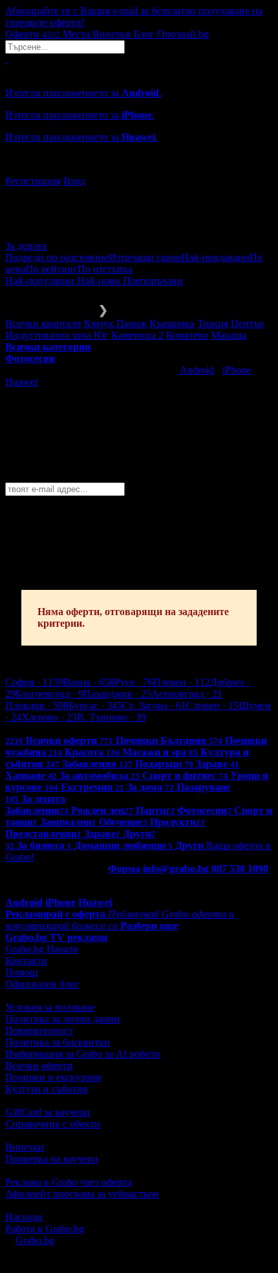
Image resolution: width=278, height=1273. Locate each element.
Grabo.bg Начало (41, 948)
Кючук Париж (115, 323)
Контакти (26, 960)
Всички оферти (39, 1065)
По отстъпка (105, 269)
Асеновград (186, 693)
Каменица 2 (137, 335)
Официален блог (42, 983)
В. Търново (111, 717)
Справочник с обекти (52, 1123)
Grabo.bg (35, 1240)
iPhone (236, 370)
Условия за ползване (50, 1007)
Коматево (187, 335)
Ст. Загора (154, 705)
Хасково (49, 717)
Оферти (32, 33)
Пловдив (37, 705)
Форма (124, 868)
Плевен (181, 682)
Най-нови (100, 280)
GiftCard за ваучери (47, 1112)
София (34, 682)
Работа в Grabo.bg (44, 1228)
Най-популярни (41, 280)
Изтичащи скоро (145, 257)
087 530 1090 (239, 868)
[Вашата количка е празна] (6, 59)
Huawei (21, 381)
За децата (26, 245)
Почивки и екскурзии (53, 1077)
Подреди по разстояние (57, 257)
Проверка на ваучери (51, 1158)
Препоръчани (153, 280)
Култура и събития (46, 1088)
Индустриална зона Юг (57, 335)
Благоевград (49, 693)
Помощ (21, 972)
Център (247, 323)
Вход (74, 180)
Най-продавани (215, 257)
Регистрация (33, 180)
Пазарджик (117, 693)
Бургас (95, 705)
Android (197, 370)
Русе (133, 682)
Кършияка (172, 323)
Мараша (228, 335)
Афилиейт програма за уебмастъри (82, 1193)
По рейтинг (52, 269)
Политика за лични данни (62, 1018)
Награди (24, 1216)
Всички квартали (43, 323)
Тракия (212, 323)
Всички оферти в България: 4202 (77, 728)
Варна (88, 682)
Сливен (212, 705)
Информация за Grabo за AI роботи (82, 1053)
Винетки (24, 1147)
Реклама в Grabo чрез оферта (68, 1182)
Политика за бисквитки (57, 1042)
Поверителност (39, 1030)
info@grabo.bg (176, 868)
